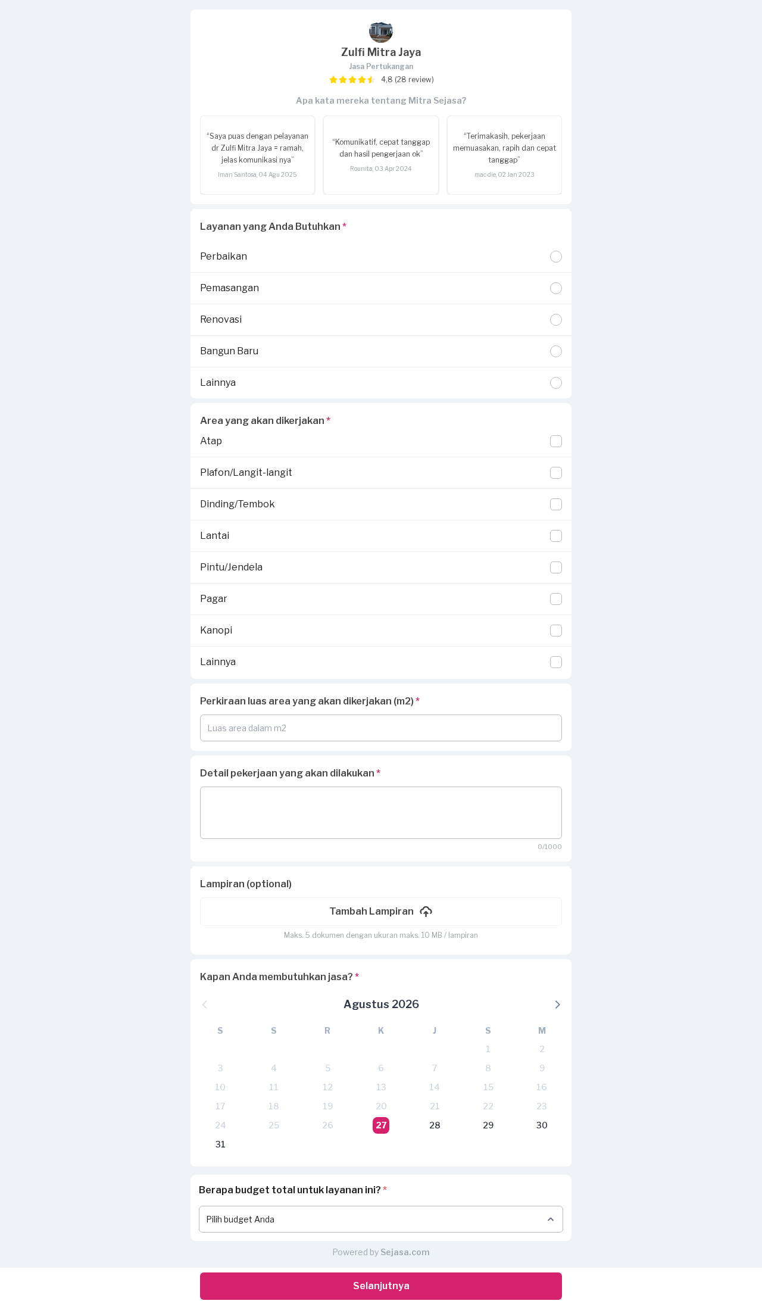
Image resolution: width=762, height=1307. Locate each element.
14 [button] (434, 1087)
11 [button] (274, 1087)
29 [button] (488, 1125)
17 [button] (220, 1106)
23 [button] (541, 1106)
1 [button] (488, 1049)
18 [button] (273, 1106)
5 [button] (327, 1068)
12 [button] (328, 1087)
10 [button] (220, 1087)
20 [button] (381, 1106)
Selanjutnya (381, 1286)
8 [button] (488, 1068)
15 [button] (488, 1087)
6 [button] (381, 1068)
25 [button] (273, 1125)
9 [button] (542, 1068)
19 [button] (328, 1106)
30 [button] (542, 1125)
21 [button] (435, 1106)
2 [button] (542, 1049)
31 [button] (221, 1144)
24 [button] (220, 1125)
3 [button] (220, 1068)
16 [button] (541, 1087)
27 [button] (381, 1125)
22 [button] (488, 1106)
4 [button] (274, 1068)
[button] (381, 911)
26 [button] (327, 1125)
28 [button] (435, 1125)
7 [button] (434, 1068)
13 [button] (381, 1087)
